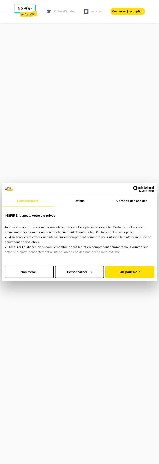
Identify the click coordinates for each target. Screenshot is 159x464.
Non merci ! (29, 272)
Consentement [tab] (27, 201)
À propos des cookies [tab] (131, 201)
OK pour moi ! (130, 272)
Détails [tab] (80, 201)
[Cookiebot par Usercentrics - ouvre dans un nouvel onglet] (136, 189)
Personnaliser (77, 272)
